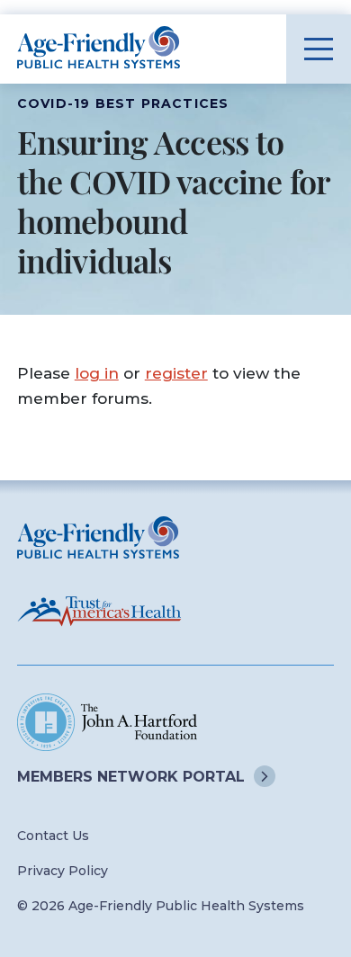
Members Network (131, 776)
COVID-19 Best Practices (123, 103)
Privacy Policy (62, 871)
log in (97, 372)
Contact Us (53, 835)
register (176, 372)
